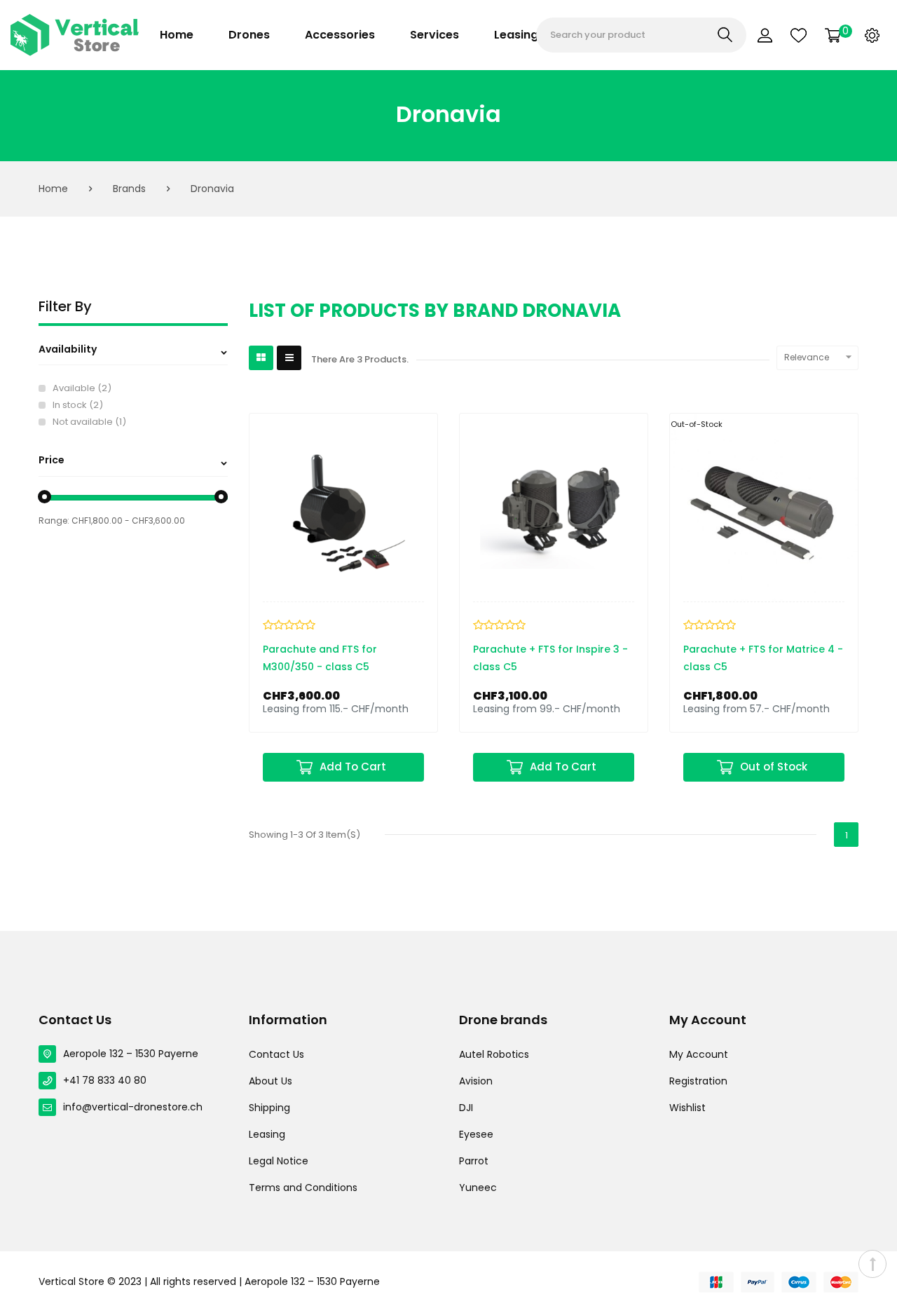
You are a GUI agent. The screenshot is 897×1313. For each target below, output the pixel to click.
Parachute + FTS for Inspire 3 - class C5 (550, 658)
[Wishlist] (798, 35)
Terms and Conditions (303, 1188)
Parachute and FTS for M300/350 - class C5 (320, 658)
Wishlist (687, 1108)
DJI (466, 1108)
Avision (476, 1081)
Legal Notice (278, 1161)
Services (434, 35)
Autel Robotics (494, 1054)
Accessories (340, 35)
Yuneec (478, 1188)
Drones (249, 35)
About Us (270, 1081)
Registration (698, 1081)
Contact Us (276, 1054)
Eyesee (476, 1134)
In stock (78, 404)
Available (82, 388)
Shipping (269, 1108)
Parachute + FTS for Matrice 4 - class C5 (763, 658)
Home (176, 35)
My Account (698, 1054)
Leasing (516, 35)
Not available (89, 421)
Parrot (473, 1161)
